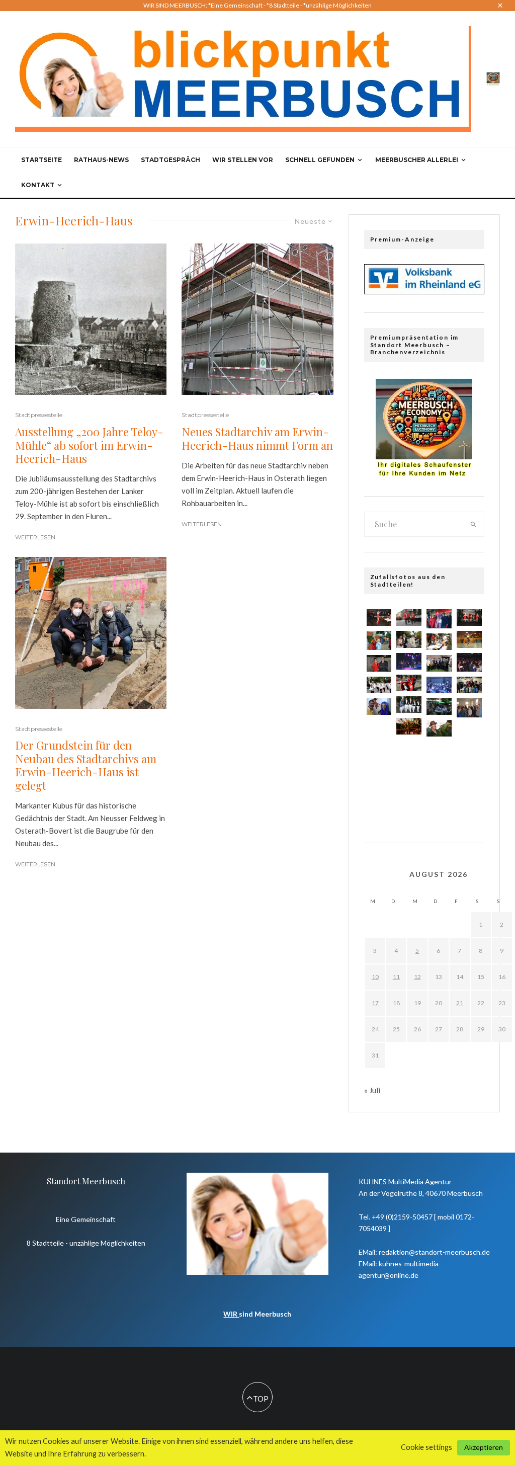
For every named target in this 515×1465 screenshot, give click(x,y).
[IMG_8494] (469, 803)
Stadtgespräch (170, 160)
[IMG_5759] (379, 729)
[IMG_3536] (408, 749)
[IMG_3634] (469, 617)
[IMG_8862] (379, 685)
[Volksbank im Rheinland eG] (424, 291)
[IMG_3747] (439, 751)
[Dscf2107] (469, 755)
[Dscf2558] (439, 618)
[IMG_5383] (408, 683)
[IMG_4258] (469, 685)
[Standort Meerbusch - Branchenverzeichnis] (493, 78)
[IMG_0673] (439, 641)
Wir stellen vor (242, 160)
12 (417, 977)
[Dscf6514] (379, 640)
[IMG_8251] (439, 663)
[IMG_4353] (439, 775)
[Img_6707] (408, 796)
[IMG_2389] (439, 706)
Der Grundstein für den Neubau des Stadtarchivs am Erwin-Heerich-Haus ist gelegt (85, 765)
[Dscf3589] (469, 707)
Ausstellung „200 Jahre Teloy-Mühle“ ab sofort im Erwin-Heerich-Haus (89, 445)
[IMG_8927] (408, 726)
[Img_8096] (469, 639)
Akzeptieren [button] (483, 1447)
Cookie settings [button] (426, 1447)
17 (375, 1003)
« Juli (372, 1090)
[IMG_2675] (408, 639)
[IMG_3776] (408, 661)
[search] (473, 524)
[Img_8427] (379, 663)
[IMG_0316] (379, 800)
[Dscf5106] (469, 779)
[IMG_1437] (469, 731)
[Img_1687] (379, 706)
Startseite (41, 160)
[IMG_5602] (379, 777)
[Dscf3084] (469, 662)
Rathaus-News (101, 160)
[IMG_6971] (408, 617)
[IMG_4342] (439, 685)
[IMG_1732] (439, 728)
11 (396, 977)
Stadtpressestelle (38, 415)
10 (375, 977)
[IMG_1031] (379, 617)
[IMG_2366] (408, 704)
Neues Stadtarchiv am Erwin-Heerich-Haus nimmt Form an (257, 438)
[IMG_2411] (408, 773)
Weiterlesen (35, 537)
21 (459, 1003)
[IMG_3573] (379, 753)
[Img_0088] (439, 798)
